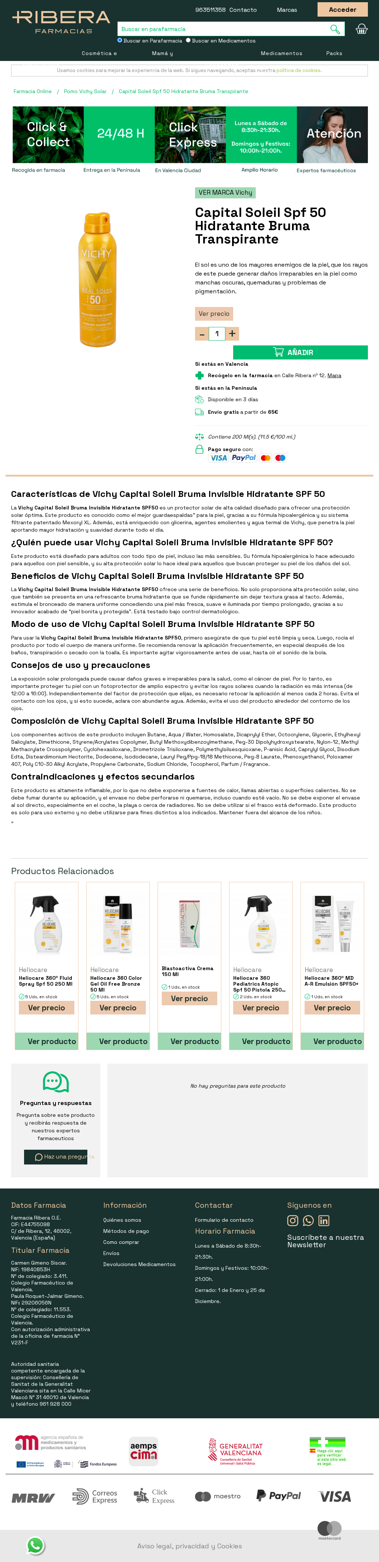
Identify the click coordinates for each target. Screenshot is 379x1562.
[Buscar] (337, 29)
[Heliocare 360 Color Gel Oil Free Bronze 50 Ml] (118, 923)
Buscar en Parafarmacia (152, 40)
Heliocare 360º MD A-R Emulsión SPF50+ (332, 981)
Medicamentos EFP (282, 63)
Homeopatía (222, 63)
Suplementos (41, 63)
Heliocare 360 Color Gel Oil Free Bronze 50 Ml (116, 984)
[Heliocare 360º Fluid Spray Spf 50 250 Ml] (46, 923)
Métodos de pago (126, 1231)
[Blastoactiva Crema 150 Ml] (189, 923)
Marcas (287, 10)
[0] (360, 28)
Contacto (243, 10)
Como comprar (121, 1242)
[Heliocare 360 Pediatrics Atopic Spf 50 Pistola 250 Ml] (260, 923)
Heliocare (33, 970)
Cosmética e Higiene (99, 63)
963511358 (210, 10)
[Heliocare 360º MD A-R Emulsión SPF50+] (332, 923)
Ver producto (52, 1041)
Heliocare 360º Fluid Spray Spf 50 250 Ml (46, 981)
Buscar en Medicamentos (223, 40)
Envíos (111, 1253)
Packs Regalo (336, 63)
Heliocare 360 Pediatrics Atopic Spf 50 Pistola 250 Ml (257, 984)
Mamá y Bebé (162, 63)
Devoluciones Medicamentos (139, 1264)
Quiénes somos (122, 1220)
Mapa (334, 375)
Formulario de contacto (224, 1220)
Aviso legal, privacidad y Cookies (189, 1546)
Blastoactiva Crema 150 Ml (188, 971)
